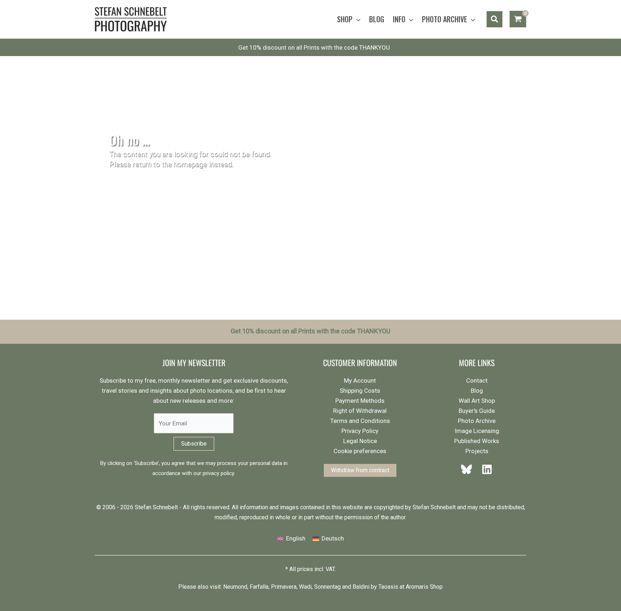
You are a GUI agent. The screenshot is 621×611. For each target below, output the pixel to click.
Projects (476, 451)
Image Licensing (477, 430)
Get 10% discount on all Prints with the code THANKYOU (314, 47)
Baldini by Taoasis (375, 586)
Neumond (235, 586)
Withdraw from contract (360, 470)
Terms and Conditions (360, 420)
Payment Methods (360, 400)
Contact (477, 380)
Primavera (283, 586)
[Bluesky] (468, 469)
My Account (360, 380)
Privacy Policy (359, 430)
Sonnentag (327, 586)
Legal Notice (360, 440)
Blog (477, 390)
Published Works (476, 440)
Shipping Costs (360, 390)
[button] (356, 19)
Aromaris (417, 586)
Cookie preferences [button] (360, 451)
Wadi (305, 586)
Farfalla (259, 586)
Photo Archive (477, 420)
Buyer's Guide (477, 410)
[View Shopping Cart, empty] (518, 19)
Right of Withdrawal (360, 410)
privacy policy (218, 473)
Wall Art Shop (477, 400)
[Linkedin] (484, 469)
